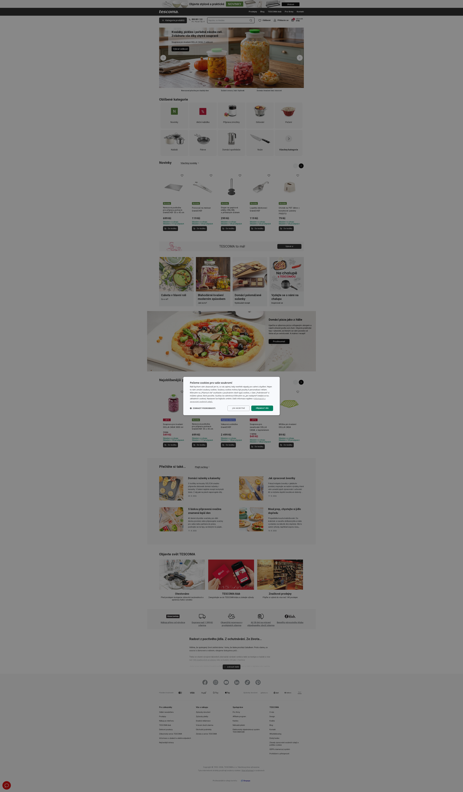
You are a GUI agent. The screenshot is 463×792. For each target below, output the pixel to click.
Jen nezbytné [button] (238, 408)
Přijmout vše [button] (262, 408)
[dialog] (231, 396)
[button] (202, 408)
